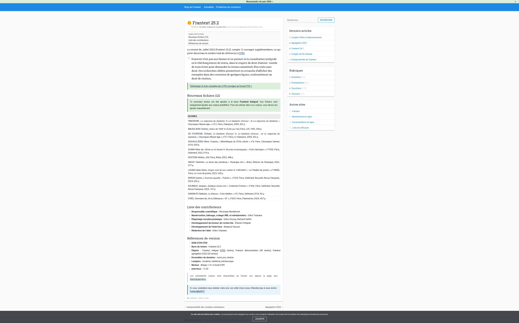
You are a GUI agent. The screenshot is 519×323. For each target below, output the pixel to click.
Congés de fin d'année (301, 54)
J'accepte (259, 319)
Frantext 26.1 (297, 48)
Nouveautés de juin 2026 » (259, 1)
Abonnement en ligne (301, 116)
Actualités (209, 7)
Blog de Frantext (192, 7)
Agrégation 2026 (273, 307)
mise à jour (203, 298)
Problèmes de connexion (228, 7)
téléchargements (198, 279)
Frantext (295, 111)
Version (194, 27)
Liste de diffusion (300, 127)
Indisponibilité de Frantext (303, 59)
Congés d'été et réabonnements (306, 37)
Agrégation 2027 (299, 43)
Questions (296, 88)
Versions (295, 94)
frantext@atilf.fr (197, 291)
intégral (193, 298)
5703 (241, 53)
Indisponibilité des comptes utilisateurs (205, 307)
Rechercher (326, 20)
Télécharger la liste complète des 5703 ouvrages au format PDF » (221, 86)
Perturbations (297, 82)
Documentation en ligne (302, 122)
